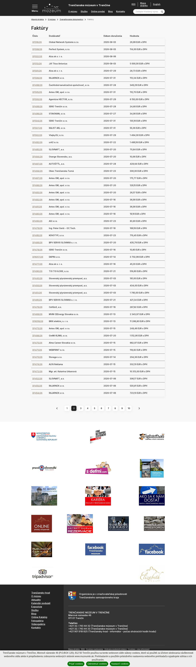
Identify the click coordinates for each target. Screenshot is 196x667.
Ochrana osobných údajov (115, 649)
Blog (110, 11)
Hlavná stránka (37, 19)
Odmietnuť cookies (97, 664)
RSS (133, 4)
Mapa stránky (144, 4)
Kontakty (120, 11)
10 (129, 408)
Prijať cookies (76, 664)
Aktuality (36, 599)
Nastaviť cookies (119, 664)
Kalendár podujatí (40, 603)
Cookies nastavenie (94, 649)
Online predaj (98, 11)
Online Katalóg (39, 617)
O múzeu (72, 11)
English (156, 4)
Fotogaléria (37, 620)
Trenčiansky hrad (40, 592)
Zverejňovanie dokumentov (71, 19)
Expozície (36, 606)
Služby (84, 11)
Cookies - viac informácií (138, 649)
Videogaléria (38, 624)
